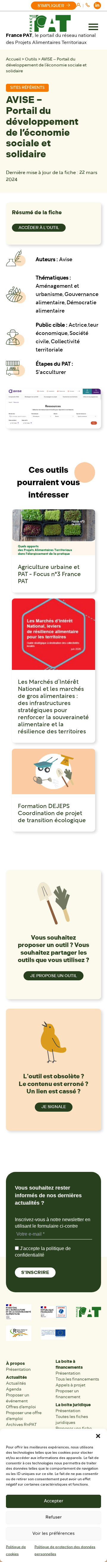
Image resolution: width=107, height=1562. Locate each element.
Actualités (16, 1377)
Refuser (53, 1517)
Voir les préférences (53, 1534)
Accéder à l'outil (38, 227)
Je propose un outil (53, 975)
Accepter (53, 1501)
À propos (15, 1363)
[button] (98, 1436)
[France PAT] (50, 23)
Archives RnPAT (21, 1424)
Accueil (13, 59)
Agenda (13, 1389)
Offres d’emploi (21, 1406)
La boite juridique (73, 1404)
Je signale (53, 1106)
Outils (31, 59)
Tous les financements (77, 1379)
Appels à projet (70, 1385)
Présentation (18, 1369)
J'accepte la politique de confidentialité (43, 1251)
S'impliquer (50, 5)
